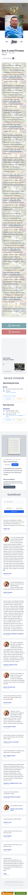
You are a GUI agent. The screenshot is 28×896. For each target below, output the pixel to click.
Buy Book (15, 464)
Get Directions (8, 398)
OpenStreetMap (15, 885)
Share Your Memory (9, 487)
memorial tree (20, 308)
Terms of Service (18, 882)
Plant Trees (19, 419)
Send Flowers (19, 398)
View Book (7, 464)
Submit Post (14, 511)
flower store (21, 311)
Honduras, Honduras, (11, 392)
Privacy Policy (10, 882)
